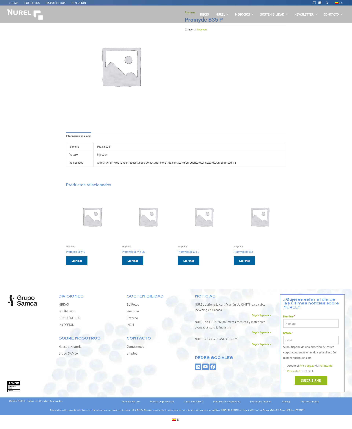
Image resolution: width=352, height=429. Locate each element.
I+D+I (130, 325)
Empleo (132, 353)
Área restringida (310, 401)
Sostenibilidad (272, 14)
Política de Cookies (261, 401)
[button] (327, 2)
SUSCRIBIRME (311, 380)
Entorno (132, 318)
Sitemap (286, 401)
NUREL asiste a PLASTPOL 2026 (216, 339)
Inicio (204, 14)
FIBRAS (14, 3)
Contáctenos (135, 346)
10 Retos (133, 304)
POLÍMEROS (32, 3)
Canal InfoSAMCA (193, 401)
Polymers (202, 29)
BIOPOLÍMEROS (56, 3)
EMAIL (288, 333)
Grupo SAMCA (68, 353)
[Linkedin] (320, 3)
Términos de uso (130, 401)
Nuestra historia (70, 346)
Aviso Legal (307, 365)
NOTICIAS (205, 296)
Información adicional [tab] (78, 136)
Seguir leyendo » (261, 315)
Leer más (77, 260)
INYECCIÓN (79, 3)
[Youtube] (314, 3)
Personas (133, 311)
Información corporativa (226, 401)
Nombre (289, 316)
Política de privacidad (162, 401)
